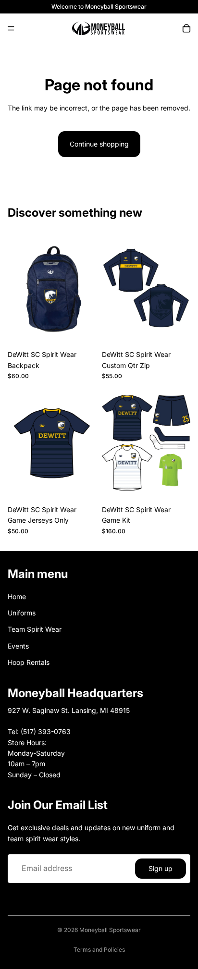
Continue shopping (99, 144)
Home (17, 596)
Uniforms (22, 613)
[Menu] (11, 28)
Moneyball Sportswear (110, 929)
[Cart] (186, 28)
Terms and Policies (99, 949)
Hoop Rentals (29, 662)
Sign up (160, 868)
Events (18, 646)
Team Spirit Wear (35, 629)
